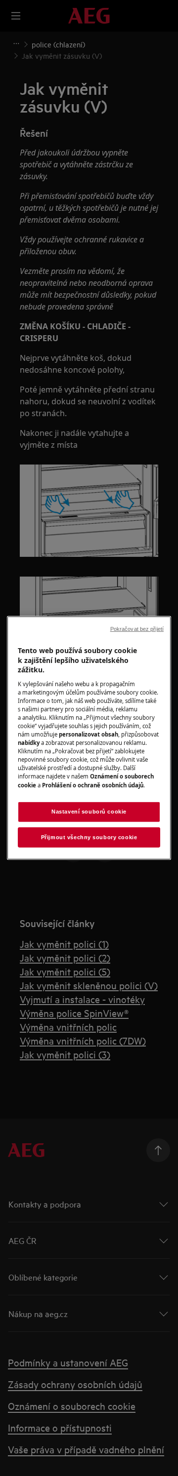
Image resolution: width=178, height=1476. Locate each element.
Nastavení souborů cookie (89, 811)
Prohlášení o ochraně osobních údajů (92, 784)
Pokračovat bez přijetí (137, 629)
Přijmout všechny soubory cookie (89, 837)
